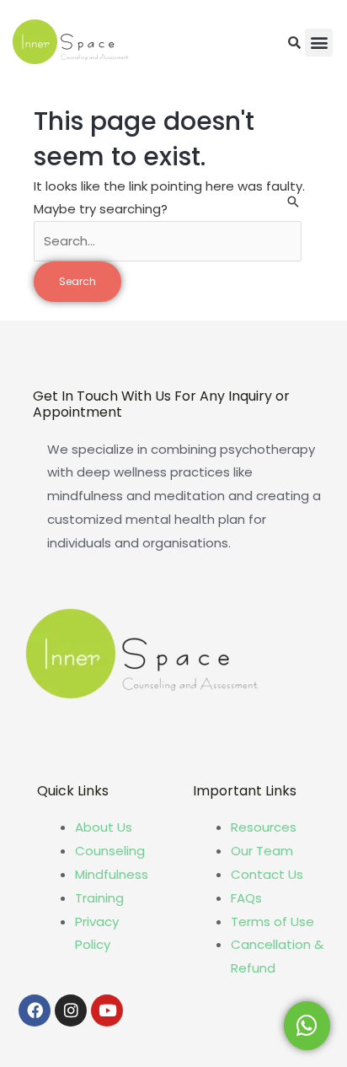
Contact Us (267, 874)
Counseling (110, 851)
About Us (103, 827)
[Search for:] (168, 241)
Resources (263, 827)
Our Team (262, 851)
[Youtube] (107, 1010)
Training (99, 898)
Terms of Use (272, 921)
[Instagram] (71, 1010)
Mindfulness (111, 874)
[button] (319, 43)
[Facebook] (35, 1010)
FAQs (246, 898)
